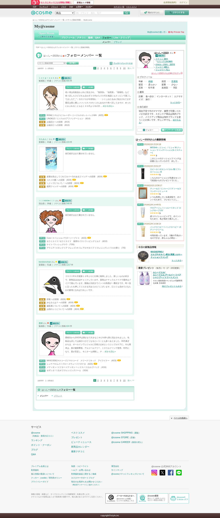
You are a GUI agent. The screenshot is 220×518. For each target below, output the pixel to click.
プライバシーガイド (39, 482)
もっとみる (175, 102)
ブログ (63, 7)
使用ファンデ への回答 (57, 186)
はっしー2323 (72, 56)
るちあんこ (44, 139)
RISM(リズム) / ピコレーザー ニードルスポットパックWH (72, 115)
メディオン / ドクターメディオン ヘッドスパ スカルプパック (73, 367)
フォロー (106, 37)
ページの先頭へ (180, 418)
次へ (129, 68)
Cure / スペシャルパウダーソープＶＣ (63, 238)
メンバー (106, 42)
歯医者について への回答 (58, 306)
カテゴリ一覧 (119, 7)
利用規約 (35, 470)
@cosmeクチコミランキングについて (127, 474)
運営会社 (115, 466)
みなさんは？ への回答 (57, 302)
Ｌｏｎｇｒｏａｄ (47, 78)
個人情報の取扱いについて (42, 474)
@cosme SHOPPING (125, 432)
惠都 (41, 323)
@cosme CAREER (127, 442)
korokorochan (45, 262)
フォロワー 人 (163, 70)
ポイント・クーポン (41, 445)
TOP (34, 7)
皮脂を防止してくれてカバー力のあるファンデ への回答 (71, 176)
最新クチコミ (78, 451)
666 (68, 81)
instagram (154, 472)
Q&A (71, 7)
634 (68, 326)
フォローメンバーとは (123, 63)
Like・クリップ (121, 37)
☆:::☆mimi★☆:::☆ (47, 200)
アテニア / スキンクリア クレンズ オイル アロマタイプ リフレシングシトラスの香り (83, 248)
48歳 (150, 81)
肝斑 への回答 (53, 299)
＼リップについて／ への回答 (60, 183)
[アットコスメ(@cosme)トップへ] (41, 13)
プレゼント (76, 437)
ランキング (43, 7)
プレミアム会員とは (39, 466)
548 (68, 203)
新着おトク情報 (83, 2)
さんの (166, 73)
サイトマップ (117, 470)
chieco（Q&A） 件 (165, 64)
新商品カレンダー (80, 446)
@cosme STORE (123, 437)
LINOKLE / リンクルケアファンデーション (65, 118)
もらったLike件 (165, 61)
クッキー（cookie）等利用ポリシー (46, 478)
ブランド (54, 7)
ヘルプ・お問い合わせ (81, 470)
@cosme (42, 434)
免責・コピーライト (80, 466)
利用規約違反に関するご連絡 (83, 474)
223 (68, 142)
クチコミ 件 (162, 59)
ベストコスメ (131, 7)
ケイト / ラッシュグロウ (57, 244)
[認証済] (66, 78)
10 (124, 68)
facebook (170, 472)
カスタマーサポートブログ (82, 478)
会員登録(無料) (169, 2)
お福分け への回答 (55, 122)
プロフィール (68, 37)
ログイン (183, 2)
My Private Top (177, 32)
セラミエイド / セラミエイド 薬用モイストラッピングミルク (74, 241)
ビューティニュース (81, 442)
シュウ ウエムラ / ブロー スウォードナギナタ (66, 364)
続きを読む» (108, 106)
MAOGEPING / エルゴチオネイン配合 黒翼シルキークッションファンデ (166, 254)
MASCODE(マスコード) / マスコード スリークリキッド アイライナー (78, 360)
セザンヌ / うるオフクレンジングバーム (64, 370)
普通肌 (174, 81)
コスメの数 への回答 (56, 180)
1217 (68, 265)
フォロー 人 (162, 67)
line (179, 472)
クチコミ (81, 37)
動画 (90, 37)
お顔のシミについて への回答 (60, 309)
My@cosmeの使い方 (156, 32)
